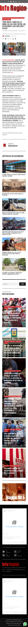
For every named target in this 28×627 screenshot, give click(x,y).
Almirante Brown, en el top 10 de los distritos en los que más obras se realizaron (11, 253)
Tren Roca (17, 133)
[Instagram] (11, 1)
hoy (11, 72)
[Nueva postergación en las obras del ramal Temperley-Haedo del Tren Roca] (12, 205)
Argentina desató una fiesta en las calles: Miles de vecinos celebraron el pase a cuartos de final (13, 233)
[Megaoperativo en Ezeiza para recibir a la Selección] (12, 186)
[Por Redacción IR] (3, 36)
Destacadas (11, 18)
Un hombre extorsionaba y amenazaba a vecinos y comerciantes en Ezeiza (12, 273)
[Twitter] (13, 1)
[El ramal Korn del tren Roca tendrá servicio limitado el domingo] (12, 166)
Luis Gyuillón (9, 133)
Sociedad (8, 19)
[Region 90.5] (14, 492)
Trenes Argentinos (8, 60)
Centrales (5, 18)
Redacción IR (7, 36)
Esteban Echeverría (19, 18)
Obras (13, 133)
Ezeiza (4, 19)
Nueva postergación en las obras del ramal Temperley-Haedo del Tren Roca (13, 213)
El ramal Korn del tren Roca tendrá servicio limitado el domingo (13, 175)
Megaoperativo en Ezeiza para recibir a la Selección (12, 194)
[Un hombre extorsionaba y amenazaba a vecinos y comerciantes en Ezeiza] (12, 265)
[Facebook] (8, 1)
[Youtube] (16, 1)
